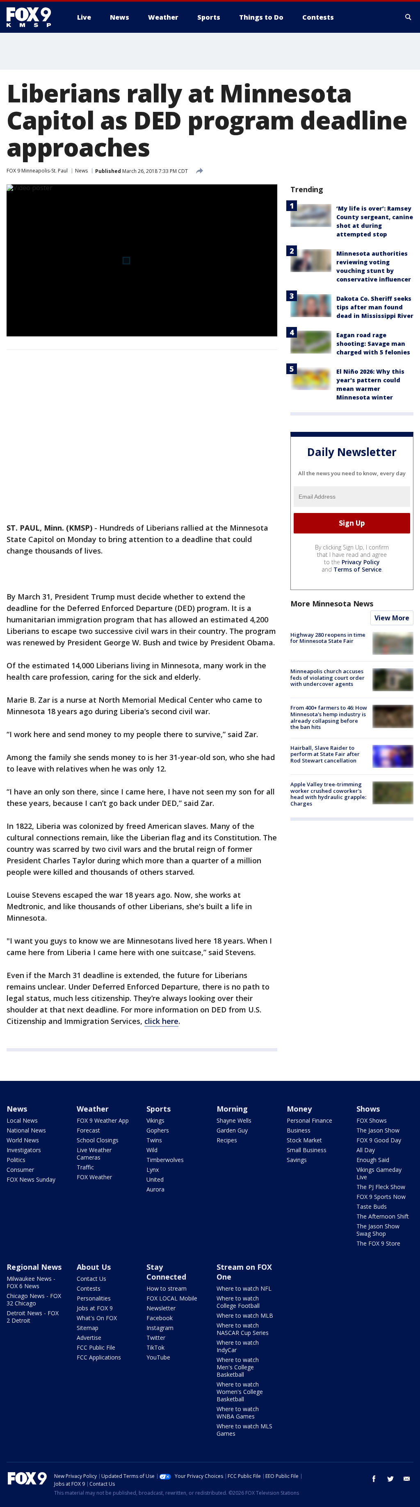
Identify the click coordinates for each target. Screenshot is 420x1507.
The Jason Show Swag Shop (377, 1229)
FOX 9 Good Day (378, 1140)
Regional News (34, 1267)
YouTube (158, 1357)
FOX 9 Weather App (103, 1120)
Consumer (20, 1169)
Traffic (85, 1167)
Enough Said (372, 1160)
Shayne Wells (234, 1120)
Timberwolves (165, 1160)
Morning (232, 1109)
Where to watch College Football (238, 1302)
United (155, 1179)
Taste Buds (371, 1206)
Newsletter (161, 1308)
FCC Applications (99, 1357)
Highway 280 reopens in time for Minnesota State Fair (327, 638)
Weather (93, 1109)
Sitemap (87, 1328)
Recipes (227, 1140)
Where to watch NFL (244, 1288)
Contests (88, 1288)
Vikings (155, 1120)
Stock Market (304, 1140)
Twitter (155, 1337)
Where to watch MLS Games (244, 1429)
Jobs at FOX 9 (95, 1308)
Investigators (24, 1150)
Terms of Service (357, 569)
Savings (297, 1160)
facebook (374, 1478)
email (406, 1478)
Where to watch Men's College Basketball (238, 1367)
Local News (22, 1120)
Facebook (159, 1318)
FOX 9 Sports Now (381, 1197)
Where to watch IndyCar (238, 1346)
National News (26, 1130)
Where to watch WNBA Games (238, 1412)
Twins (154, 1140)
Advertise (89, 1337)
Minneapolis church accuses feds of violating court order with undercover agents (327, 677)
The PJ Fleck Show (380, 1187)
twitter (390, 1478)
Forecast (88, 1130)
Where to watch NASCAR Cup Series (243, 1329)
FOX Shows (371, 1120)
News (81, 170)
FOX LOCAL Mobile (171, 1298)
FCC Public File (96, 1347)
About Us (94, 1267)
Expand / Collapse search (408, 17)
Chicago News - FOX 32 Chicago (34, 1299)
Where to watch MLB (245, 1315)
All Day (365, 1150)
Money (299, 1109)
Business (298, 1130)
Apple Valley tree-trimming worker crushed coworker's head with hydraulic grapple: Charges (328, 794)
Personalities (94, 1298)
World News (23, 1140)
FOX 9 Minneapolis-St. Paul (37, 170)
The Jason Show (377, 1130)
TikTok (155, 1347)
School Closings (98, 1140)
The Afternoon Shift (382, 1216)
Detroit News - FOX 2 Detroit (33, 1316)
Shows (368, 1109)
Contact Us (91, 1278)
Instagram (159, 1328)
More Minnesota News (331, 603)
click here (161, 1021)
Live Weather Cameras (94, 1153)
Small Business (306, 1150)
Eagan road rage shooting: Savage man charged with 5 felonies (373, 343)
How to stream (166, 1288)
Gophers (157, 1130)
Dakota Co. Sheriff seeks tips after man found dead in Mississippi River (374, 307)
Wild (152, 1150)
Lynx (152, 1169)
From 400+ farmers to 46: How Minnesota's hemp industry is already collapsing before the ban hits (328, 717)
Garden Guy (232, 1130)
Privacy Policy (361, 562)
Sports (158, 1109)
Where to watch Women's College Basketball (240, 1391)
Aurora (155, 1189)
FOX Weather (94, 1177)
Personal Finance (309, 1120)
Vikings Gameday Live (379, 1173)
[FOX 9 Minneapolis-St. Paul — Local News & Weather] (34, 17)
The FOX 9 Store (378, 1243)
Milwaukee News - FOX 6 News (31, 1282)
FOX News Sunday (31, 1179)
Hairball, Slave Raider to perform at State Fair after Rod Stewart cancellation (325, 754)
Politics (16, 1160)
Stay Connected (166, 1272)
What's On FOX (97, 1318)
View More (391, 617)
